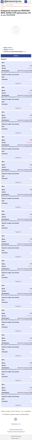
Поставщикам (5, 414)
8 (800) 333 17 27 (16, 424)
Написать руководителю (16, 429)
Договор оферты (24, 414)
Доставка (8, 411)
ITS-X (19, 438)
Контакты (17, 411)
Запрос (16, 55)
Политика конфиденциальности (16, 431)
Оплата (13, 411)
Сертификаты (27, 411)
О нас (22, 411)
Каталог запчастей (9, 4)
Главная (2, 4)
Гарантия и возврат (15, 414)
